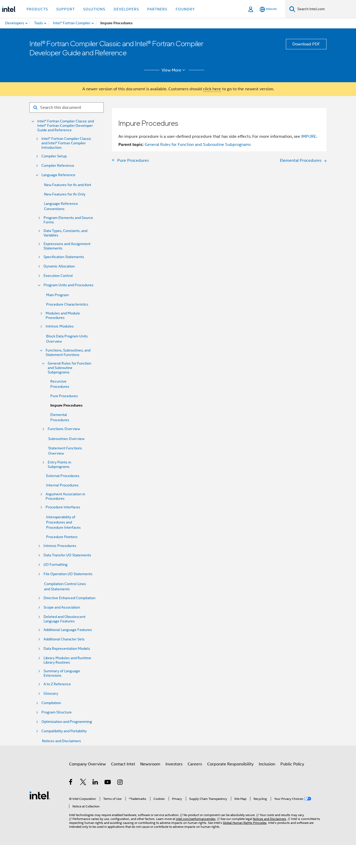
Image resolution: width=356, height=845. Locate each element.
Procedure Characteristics (67, 304)
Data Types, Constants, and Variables (65, 233)
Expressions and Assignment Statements (67, 246)
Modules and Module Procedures (63, 315)
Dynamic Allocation (59, 266)
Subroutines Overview (66, 438)
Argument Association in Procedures (65, 496)
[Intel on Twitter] (83, 783)
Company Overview (87, 764)
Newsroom (150, 764)
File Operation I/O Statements (68, 574)
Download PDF (306, 44)
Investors (173, 764)
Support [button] (65, 9)
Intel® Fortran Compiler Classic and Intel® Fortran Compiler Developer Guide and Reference (65, 125)
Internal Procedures (62, 485)
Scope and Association (62, 607)
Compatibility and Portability (64, 731)
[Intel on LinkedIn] (95, 783)
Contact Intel (123, 764)
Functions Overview (64, 429)
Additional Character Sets (64, 639)
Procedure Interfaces (63, 507)
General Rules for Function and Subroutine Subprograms (69, 367)
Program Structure (56, 712)
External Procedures (62, 475)
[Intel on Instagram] (120, 783)
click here (212, 89)
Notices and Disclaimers (61, 741)
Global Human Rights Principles (245, 823)
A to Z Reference (57, 684)
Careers (195, 764)
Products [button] (37, 9)
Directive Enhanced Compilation (69, 598)
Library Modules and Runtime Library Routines (67, 660)
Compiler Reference (57, 165)
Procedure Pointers (62, 536)
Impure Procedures (66, 405)
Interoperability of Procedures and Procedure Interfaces (63, 522)
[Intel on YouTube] (108, 783)
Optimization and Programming (66, 721)
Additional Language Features (68, 630)
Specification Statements (64, 257)
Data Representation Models (67, 648)
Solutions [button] (94, 9)
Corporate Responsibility (230, 764)
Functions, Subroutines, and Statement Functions (68, 352)
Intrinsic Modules (60, 326)
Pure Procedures (64, 396)
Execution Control (58, 275)
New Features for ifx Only (64, 194)
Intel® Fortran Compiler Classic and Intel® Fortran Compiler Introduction (66, 143)
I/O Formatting (55, 564)
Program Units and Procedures (69, 285)
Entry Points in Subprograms (59, 464)
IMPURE (308, 136)
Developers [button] (126, 9)
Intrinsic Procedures (60, 546)
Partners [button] (157, 9)
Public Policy (292, 764)
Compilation (51, 703)
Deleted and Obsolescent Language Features (64, 619)
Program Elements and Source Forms (68, 220)
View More (171, 70)
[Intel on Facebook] (71, 783)
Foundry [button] (185, 9)
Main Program (57, 295)
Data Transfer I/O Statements (67, 555)
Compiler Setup (54, 156)
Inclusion (267, 764)
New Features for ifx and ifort (67, 184)
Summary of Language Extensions (62, 673)
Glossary (51, 693)
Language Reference (58, 175)
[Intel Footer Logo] (39, 795)
